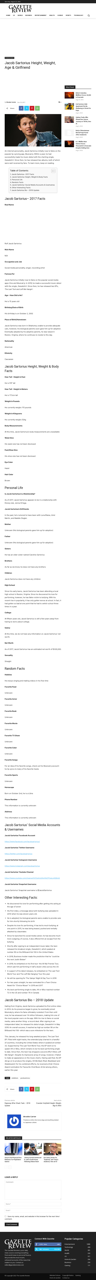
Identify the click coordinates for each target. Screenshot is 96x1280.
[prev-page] (6, 1167)
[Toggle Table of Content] (52, 171)
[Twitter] (26, 108)
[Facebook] (21, 108)
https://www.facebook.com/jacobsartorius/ (22, 841)
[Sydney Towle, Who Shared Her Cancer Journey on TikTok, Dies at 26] (69, 119)
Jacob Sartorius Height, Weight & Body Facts (30, 177)
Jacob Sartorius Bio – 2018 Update (25, 190)
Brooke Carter (11, 102)
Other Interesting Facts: (21, 188)
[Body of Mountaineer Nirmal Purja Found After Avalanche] (69, 132)
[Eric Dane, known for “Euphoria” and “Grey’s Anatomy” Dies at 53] (52, 1149)
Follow (57, 1249)
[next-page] (9, 1167)
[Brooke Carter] (14, 1121)
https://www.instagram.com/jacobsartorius (22, 866)
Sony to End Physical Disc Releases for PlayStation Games (13, 1159)
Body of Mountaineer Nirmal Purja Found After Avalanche (82, 133)
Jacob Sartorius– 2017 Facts (23, 174)
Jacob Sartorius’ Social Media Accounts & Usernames (33, 185)
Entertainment (9, 58)
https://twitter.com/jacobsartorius (18, 854)
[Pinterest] (32, 108)
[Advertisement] (48, 35)
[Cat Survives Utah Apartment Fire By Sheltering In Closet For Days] (69, 106)
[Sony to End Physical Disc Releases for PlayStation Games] (13, 1149)
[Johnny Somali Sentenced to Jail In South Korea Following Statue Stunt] (33, 1149)
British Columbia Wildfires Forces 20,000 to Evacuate (83, 95)
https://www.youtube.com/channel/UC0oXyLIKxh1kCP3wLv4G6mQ (32, 878)
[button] (88, 15)
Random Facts (17, 182)
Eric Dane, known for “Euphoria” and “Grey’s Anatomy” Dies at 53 (51, 1159)
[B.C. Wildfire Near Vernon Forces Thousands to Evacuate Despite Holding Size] (69, 144)
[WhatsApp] (37, 108)
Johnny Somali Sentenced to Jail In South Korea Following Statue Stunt (32, 1159)
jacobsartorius (25, 1078)
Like (58, 1244)
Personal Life (17, 180)
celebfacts (14, 1078)
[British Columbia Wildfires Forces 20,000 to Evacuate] (69, 95)
